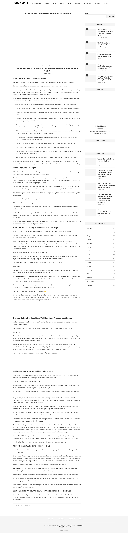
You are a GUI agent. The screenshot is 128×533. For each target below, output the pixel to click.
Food (54, 3)
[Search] (114, 3)
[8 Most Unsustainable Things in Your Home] (90, 56)
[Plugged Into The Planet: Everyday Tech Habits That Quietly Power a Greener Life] (90, 172)
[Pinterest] (101, 146)
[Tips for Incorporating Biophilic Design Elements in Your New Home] (90, 186)
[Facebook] (111, 10)
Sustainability (36, 3)
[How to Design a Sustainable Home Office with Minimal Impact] (90, 212)
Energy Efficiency (101, 236)
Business (97, 3)
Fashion (47, 3)
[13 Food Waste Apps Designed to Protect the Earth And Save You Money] (90, 32)
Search (87, 13)
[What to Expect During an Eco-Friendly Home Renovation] (90, 161)
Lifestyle (101, 262)
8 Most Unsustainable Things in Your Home (105, 55)
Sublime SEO (81, 525)
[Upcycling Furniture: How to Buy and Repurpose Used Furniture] (90, 67)
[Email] (103, 146)
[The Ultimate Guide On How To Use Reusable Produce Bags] (90, 45)
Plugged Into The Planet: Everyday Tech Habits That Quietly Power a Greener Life (106, 173)
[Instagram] (100, 146)
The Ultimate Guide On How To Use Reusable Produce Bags (47, 69)
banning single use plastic (38, 183)
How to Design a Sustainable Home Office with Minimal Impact (106, 212)
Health (62, 3)
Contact (106, 3)
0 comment (27, 505)
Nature (77, 3)
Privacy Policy (58, 527)
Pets (101, 274)
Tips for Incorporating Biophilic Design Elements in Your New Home (106, 185)
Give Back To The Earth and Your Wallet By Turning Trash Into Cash (105, 78)
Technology (87, 3)
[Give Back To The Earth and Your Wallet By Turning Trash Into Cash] (90, 78)
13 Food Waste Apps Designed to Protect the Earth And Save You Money (105, 32)
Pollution (101, 277)
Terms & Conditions (68, 527)
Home (69, 3)
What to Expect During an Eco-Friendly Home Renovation (106, 161)
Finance (101, 247)
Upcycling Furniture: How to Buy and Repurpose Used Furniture (106, 67)
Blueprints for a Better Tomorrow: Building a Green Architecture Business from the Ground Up (105, 198)
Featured (101, 243)
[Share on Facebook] (77, 505)
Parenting (101, 270)
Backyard (101, 228)
